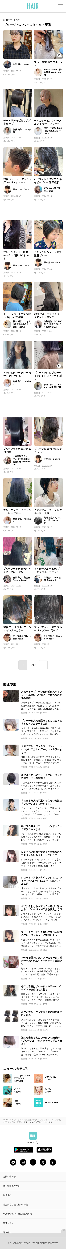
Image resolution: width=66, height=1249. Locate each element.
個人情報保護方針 (11, 1186)
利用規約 (7, 1195)
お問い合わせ (9, 1176)
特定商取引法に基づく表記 (15, 1204)
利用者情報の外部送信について (17, 1214)
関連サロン (8, 1223)
